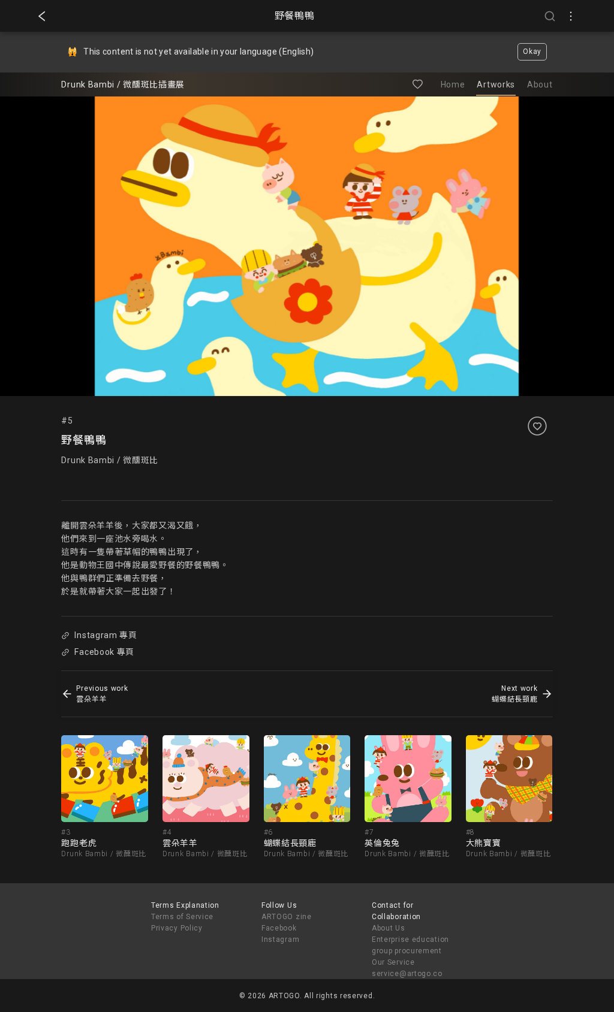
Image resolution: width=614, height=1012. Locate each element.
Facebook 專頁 (104, 652)
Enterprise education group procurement (410, 945)
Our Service (393, 962)
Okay (532, 51)
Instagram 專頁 (105, 635)
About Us (388, 928)
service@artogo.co (407, 973)
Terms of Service (182, 917)
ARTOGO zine (286, 917)
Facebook (279, 928)
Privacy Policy (177, 928)
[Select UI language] (571, 16)
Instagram (280, 939)
